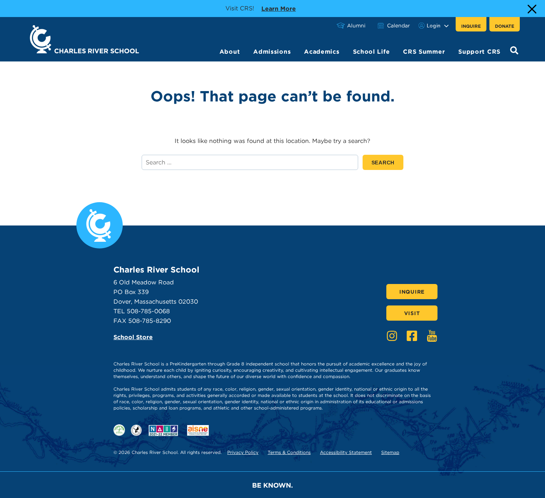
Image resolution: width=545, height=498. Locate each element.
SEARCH (387, 162)
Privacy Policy (242, 452)
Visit (412, 313)
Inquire (471, 26)
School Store (133, 337)
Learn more (278, 8)
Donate (504, 26)
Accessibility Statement (346, 452)
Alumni (356, 26)
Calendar (398, 26)
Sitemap (390, 452)
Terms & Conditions (289, 452)
